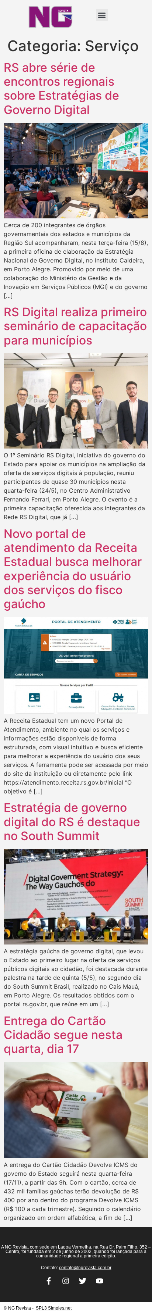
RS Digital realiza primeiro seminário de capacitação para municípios (75, 326)
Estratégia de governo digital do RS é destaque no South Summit (72, 821)
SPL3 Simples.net (54, 1308)
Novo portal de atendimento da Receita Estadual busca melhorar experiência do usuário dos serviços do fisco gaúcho (73, 568)
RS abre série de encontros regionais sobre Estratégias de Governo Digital (61, 88)
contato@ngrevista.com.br (85, 1267)
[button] (102, 15)
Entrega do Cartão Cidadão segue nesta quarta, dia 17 (63, 1035)
